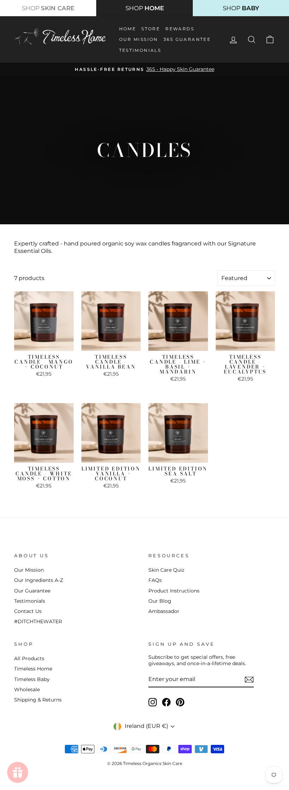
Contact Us (28, 611)
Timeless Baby (32, 679)
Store (150, 28)
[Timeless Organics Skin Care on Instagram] (152, 702)
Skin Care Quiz (166, 570)
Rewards (179, 28)
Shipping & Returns (38, 700)
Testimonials (140, 50)
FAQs (155, 580)
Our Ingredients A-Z (38, 580)
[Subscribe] (249, 679)
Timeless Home (33, 669)
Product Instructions (173, 591)
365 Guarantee (187, 39)
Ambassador (163, 611)
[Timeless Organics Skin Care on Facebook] (166, 702)
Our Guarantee (32, 591)
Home (127, 28)
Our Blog (159, 601)
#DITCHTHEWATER (38, 621)
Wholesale (27, 689)
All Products (29, 658)
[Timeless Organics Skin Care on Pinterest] (180, 702)
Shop (48, 8)
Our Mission (138, 39)
